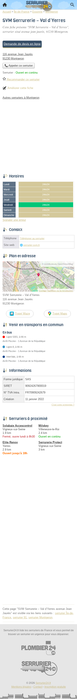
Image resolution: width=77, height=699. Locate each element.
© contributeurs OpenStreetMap (57, 264)
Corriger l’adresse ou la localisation (56, 291)
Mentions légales (21, 686)
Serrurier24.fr (43, 682)
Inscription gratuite (55, 686)
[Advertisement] (38, 564)
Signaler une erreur (14, 220)
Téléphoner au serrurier (32, 238)
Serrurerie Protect (50, 442)
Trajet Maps (59, 313)
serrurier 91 (20, 617)
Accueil (4, 4)
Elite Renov (10, 442)
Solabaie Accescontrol (17, 425)
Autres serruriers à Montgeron (21, 97)
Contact (37, 686)
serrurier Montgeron (40, 617)
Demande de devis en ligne (22, 44)
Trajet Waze (22, 313)
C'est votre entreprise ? (63, 404)
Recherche (72, 4)
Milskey (43, 425)
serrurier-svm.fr (31, 245)
